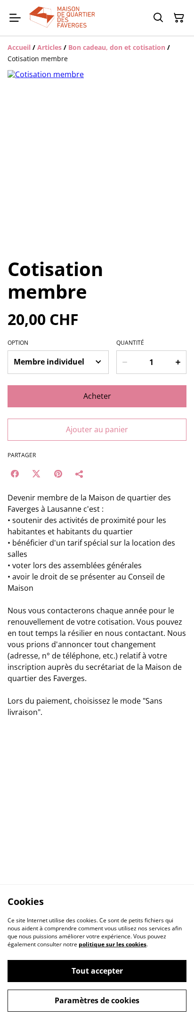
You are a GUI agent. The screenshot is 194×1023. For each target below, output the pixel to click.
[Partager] (80, 474)
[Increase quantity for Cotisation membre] (178, 362)
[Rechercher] (158, 18)
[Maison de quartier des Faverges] (62, 18)
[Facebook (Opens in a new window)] (15, 474)
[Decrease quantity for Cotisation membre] (124, 362)
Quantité (130, 343)
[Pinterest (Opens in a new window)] (58, 474)
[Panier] (179, 18)
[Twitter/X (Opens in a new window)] (36, 474)
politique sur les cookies (112, 944)
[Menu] (15, 18)
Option (18, 343)
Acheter (97, 396)
